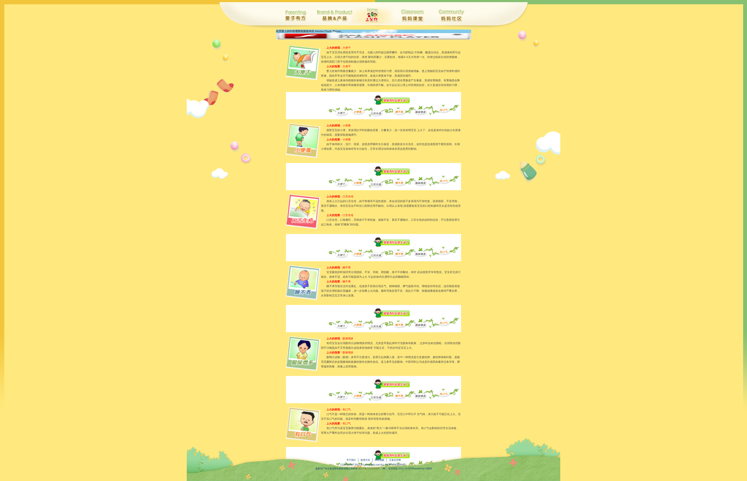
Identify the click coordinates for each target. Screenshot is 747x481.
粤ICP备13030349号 (369, 468)
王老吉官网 (395, 460)
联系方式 (365, 460)
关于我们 (351, 460)
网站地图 (379, 460)
